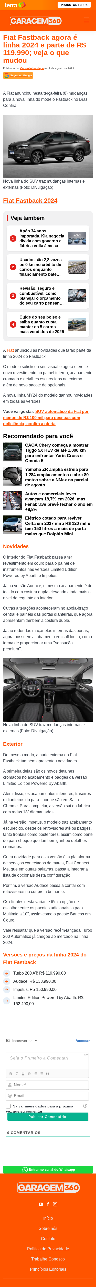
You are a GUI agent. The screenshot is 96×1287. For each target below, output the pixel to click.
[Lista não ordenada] (41, 1074)
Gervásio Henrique (32, 68)
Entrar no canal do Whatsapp (52, 1169)
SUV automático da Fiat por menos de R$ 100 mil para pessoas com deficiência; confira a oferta (46, 417)
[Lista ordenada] (35, 1074)
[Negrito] (10, 1074)
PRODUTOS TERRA (74, 4)
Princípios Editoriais (48, 1269)
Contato (48, 1238)
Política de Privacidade (48, 1249)
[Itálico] (17, 1074)
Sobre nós (48, 1228)
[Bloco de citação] (47, 1074)
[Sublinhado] (23, 1074)
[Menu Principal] (86, 20)
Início (48, 1218)
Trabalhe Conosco (48, 1259)
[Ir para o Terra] (15, 5)
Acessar (82, 1041)
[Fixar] (29, 1074)
